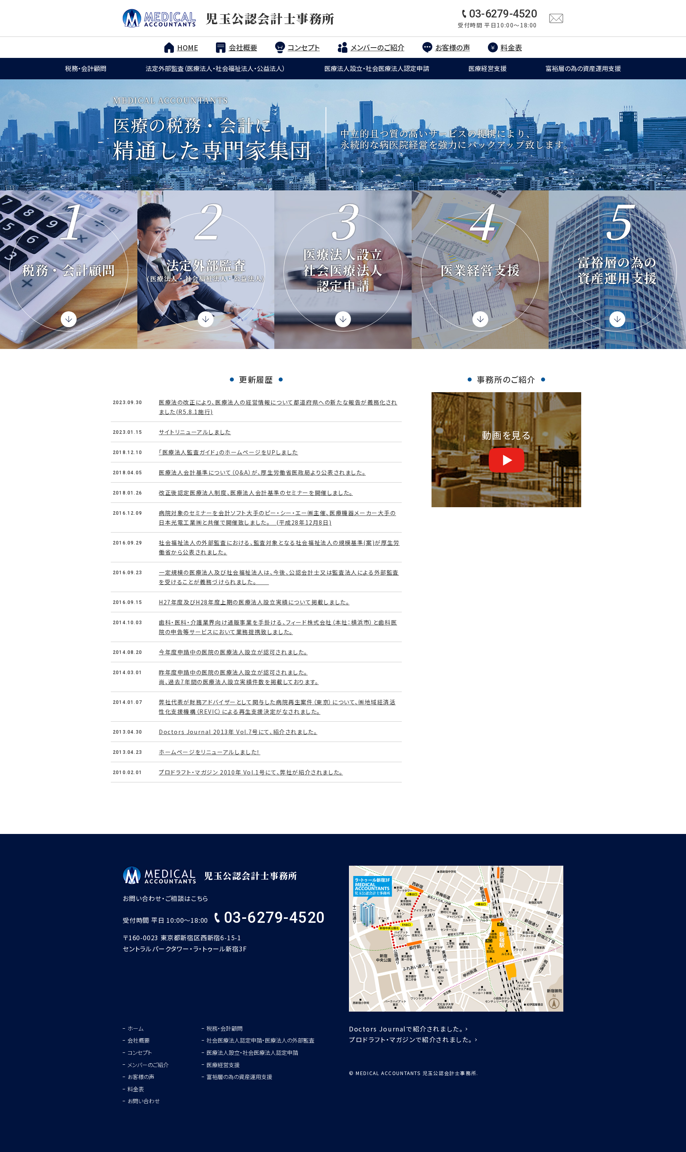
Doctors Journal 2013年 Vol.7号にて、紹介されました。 (238, 732)
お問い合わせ (143, 1101)
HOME (187, 47)
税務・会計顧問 (85, 68)
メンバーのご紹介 (378, 47)
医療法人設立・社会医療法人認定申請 (376, 68)
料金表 (511, 47)
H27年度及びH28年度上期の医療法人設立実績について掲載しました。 (254, 602)
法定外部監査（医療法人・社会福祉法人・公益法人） (215, 68)
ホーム (135, 1028)
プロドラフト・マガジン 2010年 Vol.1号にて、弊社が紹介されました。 (251, 772)
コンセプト (304, 47)
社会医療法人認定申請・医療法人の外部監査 (260, 1040)
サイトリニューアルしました (195, 432)
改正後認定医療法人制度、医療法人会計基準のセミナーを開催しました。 (256, 492)
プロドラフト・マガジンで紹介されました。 (410, 1039)
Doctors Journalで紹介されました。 (406, 1028)
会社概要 (243, 47)
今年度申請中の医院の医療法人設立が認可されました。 (233, 652)
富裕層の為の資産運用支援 (583, 68)
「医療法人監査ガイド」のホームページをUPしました (228, 452)
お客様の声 (452, 47)
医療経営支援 (487, 68)
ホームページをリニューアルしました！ (209, 752)
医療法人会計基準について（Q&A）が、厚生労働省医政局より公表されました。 (262, 472)
